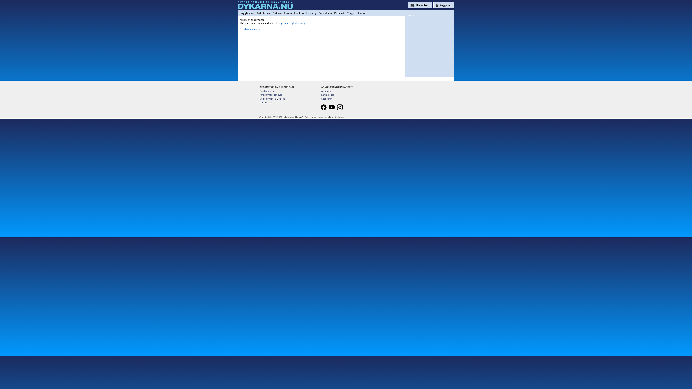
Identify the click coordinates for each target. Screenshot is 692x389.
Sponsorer (326, 99)
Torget (351, 13)
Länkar (362, 13)
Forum (288, 13)
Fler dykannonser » (250, 29)
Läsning (311, 13)
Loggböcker (247, 13)
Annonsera (326, 91)
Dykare (277, 13)
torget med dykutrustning (292, 23)
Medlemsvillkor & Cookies (272, 99)
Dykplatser (263, 13)
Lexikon (299, 13)
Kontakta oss (266, 102)
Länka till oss (327, 95)
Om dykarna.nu (267, 91)
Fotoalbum (325, 13)
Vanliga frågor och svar (271, 95)
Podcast (339, 13)
